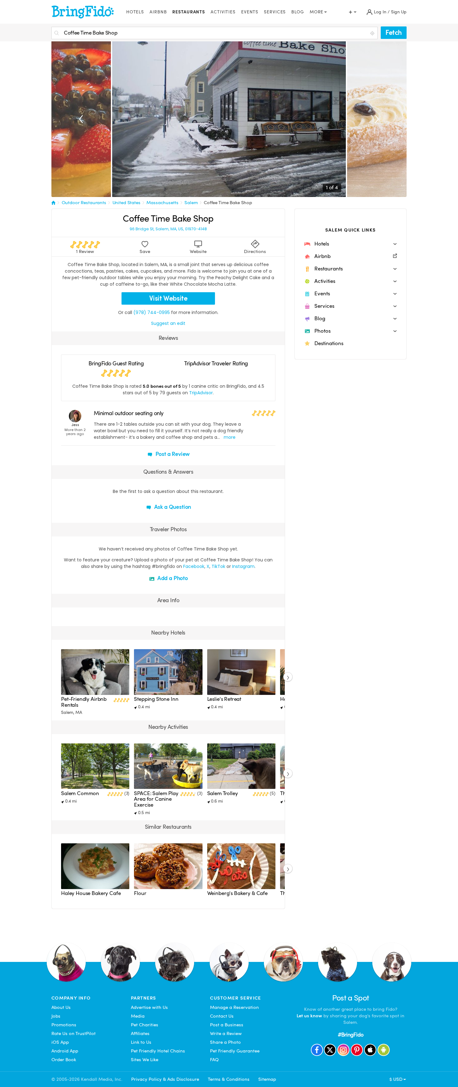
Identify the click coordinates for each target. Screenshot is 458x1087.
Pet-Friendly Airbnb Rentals (84, 702)
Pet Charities (144, 1025)
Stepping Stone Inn (156, 699)
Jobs (55, 1016)
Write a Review (226, 1033)
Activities (223, 12)
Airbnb (158, 12)
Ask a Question (172, 506)
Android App (64, 1051)
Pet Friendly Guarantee (235, 1051)
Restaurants (188, 12)
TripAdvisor (201, 393)
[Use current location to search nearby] (373, 33)
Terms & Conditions (229, 1079)
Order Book (63, 1060)
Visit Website (168, 298)
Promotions (63, 1025)
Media (138, 1016)
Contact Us (222, 1016)
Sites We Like (144, 1060)
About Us (61, 1007)
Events (249, 12)
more (230, 437)
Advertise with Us (149, 1007)
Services (275, 12)
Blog (297, 12)
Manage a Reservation (234, 1007)
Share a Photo (225, 1042)
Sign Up (399, 12)
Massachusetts (162, 202)
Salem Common (80, 793)
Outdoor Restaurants (84, 202)
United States (126, 202)
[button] (350, 244)
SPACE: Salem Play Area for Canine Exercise (156, 799)
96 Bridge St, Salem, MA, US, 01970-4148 (168, 229)
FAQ (214, 1060)
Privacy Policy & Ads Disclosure (165, 1079)
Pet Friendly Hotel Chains (158, 1051)
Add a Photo (172, 578)
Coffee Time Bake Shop (228, 202)
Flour (140, 893)
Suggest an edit (168, 323)
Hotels (135, 12)
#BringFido (350, 1034)
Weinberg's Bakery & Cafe (237, 893)
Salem (191, 202)
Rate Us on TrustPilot (73, 1033)
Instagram (243, 566)
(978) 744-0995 (151, 312)
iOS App (60, 1042)
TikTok (218, 566)
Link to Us (141, 1042)
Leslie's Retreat (224, 699)
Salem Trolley (222, 793)
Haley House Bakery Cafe (91, 893)
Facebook (193, 566)
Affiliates (140, 1033)
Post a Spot (350, 998)
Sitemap (267, 1079)
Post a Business (226, 1025)
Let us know (309, 1016)
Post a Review (172, 453)
